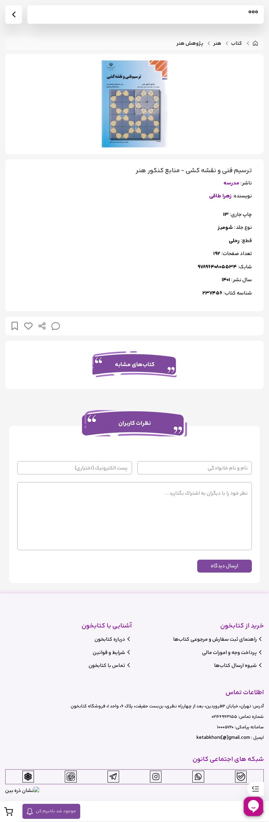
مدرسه (231, 183)
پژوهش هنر (190, 43)
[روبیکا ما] (28, 776)
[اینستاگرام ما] (156, 776)
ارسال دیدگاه (224, 565)
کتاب (236, 43)
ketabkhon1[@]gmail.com (223, 737)
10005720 (225, 727)
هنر (217, 43)
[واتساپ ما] (198, 776)
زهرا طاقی (220, 196)
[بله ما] (241, 776)
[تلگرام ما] (113, 776)
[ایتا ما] (71, 776)
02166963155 (224, 716)
